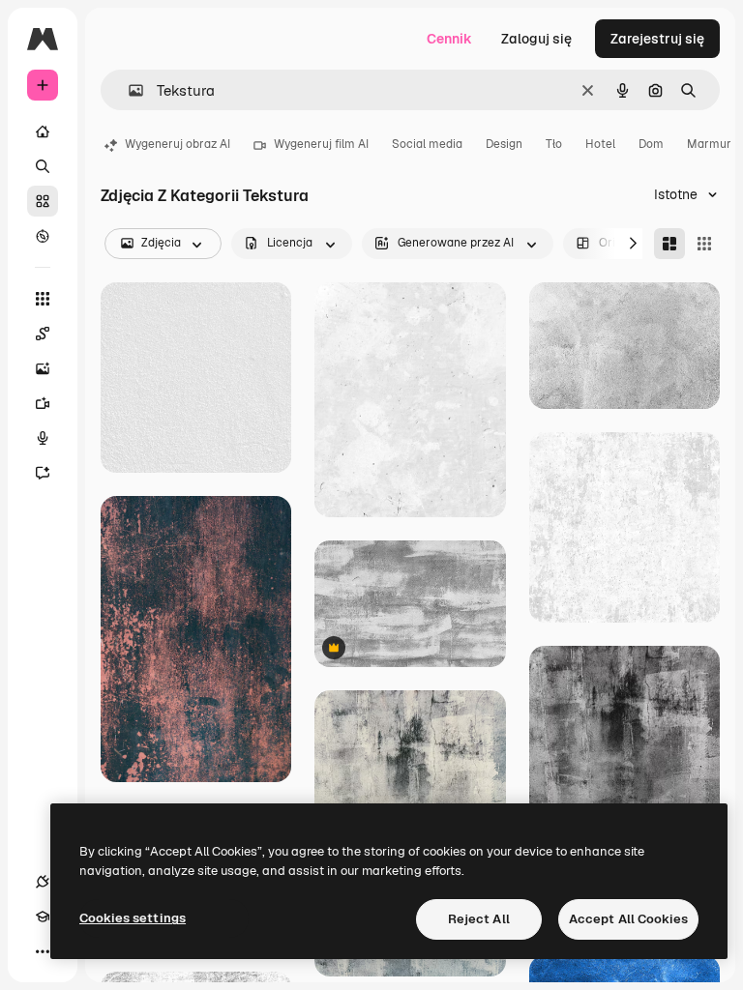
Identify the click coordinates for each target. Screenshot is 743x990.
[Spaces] (42, 333)
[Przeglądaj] (42, 235)
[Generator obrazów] (42, 368)
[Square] (704, 243)
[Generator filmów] (42, 403)
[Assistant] (42, 472)
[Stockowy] (42, 201)
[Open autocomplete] (128, 90)
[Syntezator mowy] (42, 437)
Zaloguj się (536, 38)
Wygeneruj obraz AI (177, 144)
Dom (651, 144)
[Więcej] (42, 951)
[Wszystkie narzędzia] (42, 298)
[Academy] (42, 916)
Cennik (449, 38)
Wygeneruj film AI (321, 144)
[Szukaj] (42, 166)
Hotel (600, 144)
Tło (554, 144)
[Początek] (42, 131)
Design (504, 144)
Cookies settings (132, 918)
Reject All (479, 919)
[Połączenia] (42, 881)
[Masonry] (669, 243)
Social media (427, 144)
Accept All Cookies (628, 919)
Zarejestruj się (657, 38)
